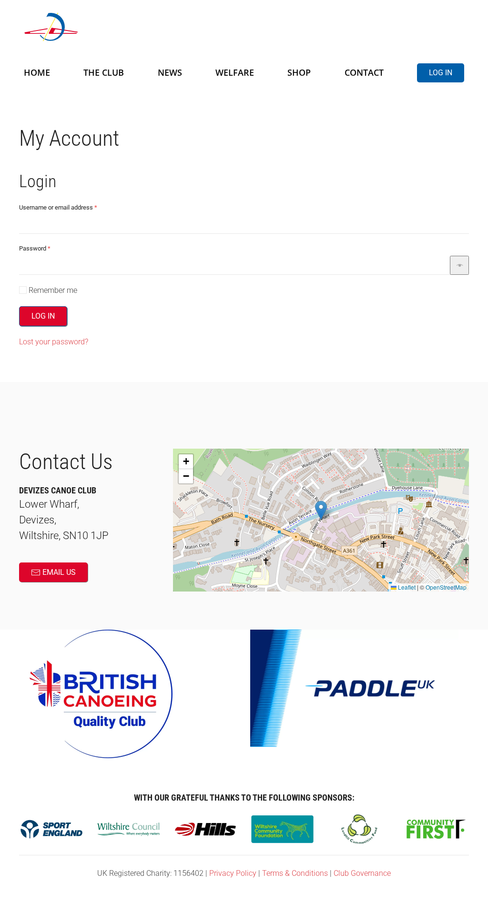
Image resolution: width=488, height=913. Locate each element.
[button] (321, 510)
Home (37, 72)
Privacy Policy (232, 873)
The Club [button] (103, 72)
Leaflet (406, 587)
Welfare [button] (234, 72)
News (170, 72)
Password (46, 248)
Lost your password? (53, 341)
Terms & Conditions (295, 873)
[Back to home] (138, 27)
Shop (299, 72)
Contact (364, 72)
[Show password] (459, 265)
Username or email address (70, 207)
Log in (440, 72)
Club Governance (362, 873)
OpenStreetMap (446, 587)
